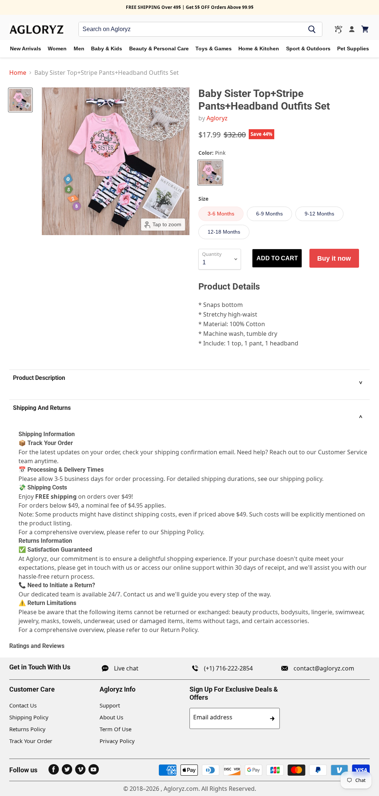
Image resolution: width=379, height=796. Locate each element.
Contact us (138, 594)
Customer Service (342, 452)
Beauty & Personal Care (159, 48)
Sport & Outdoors (308, 48)
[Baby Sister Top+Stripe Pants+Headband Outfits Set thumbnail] (20, 100)
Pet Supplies (353, 48)
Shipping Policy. (182, 532)
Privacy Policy (117, 741)
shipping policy (301, 479)
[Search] (312, 29)
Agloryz (217, 118)
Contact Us (23, 705)
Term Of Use (115, 729)
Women (57, 48)
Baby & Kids (106, 48)
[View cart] (365, 29)
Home (17, 72)
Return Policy (179, 630)
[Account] (352, 29)
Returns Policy (27, 729)
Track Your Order (30, 741)
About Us (111, 717)
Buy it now (334, 258)
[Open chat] (338, 29)
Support (110, 705)
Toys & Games (213, 48)
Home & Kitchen (258, 48)
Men (79, 48)
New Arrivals (25, 48)
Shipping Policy (28, 717)
